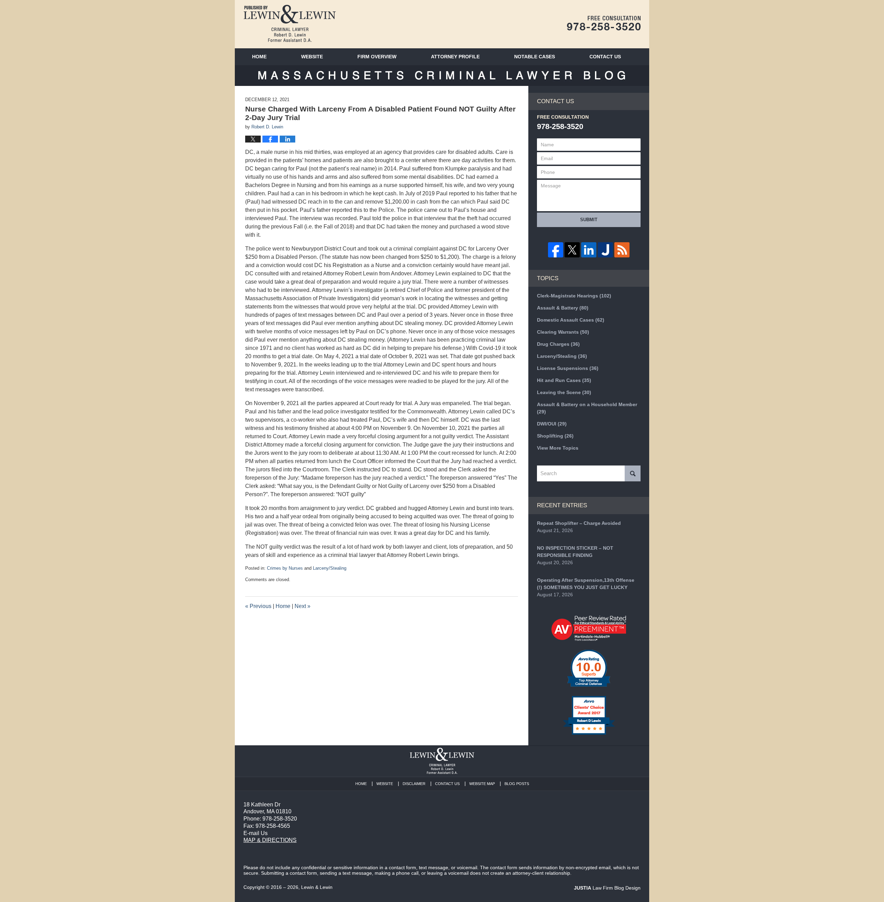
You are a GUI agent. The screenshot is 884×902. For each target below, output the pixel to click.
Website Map (482, 784)
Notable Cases (534, 56)
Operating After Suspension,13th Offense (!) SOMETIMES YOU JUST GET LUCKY (585, 583)
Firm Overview (376, 56)
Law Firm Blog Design (607, 888)
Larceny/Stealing (329, 568)
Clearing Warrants (563, 332)
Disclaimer (414, 784)
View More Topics (557, 448)
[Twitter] (572, 249)
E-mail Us (255, 833)
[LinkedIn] (588, 249)
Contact (605, 56)
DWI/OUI (552, 424)
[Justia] (605, 249)
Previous (258, 606)
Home (259, 56)
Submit (588, 219)
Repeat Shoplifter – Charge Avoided (579, 523)
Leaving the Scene (564, 392)
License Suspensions (567, 368)
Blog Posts (517, 784)
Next (302, 606)
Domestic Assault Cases (570, 320)
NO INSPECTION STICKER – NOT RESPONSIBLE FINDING (575, 551)
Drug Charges (558, 344)
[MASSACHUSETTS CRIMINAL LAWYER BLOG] (442, 75)
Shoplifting (555, 436)
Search (633, 473)
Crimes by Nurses (285, 568)
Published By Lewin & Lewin (604, 23)
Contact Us (447, 784)
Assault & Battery (562, 308)
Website (312, 56)
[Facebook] (555, 249)
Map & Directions (270, 840)
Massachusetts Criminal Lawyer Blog (289, 23)
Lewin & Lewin (317, 887)
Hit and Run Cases (564, 380)
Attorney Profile (455, 56)
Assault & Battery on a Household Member (587, 408)
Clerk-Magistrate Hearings (574, 295)
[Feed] (622, 249)
